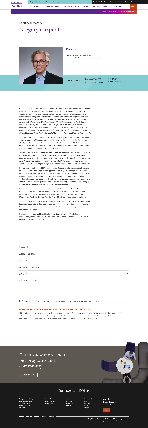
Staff (100, 2)
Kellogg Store (49, 403)
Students (133, 2)
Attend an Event (108, 405)
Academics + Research (100, 6)
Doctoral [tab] (23, 301)
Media (127, 2)
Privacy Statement (105, 421)
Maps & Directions (50, 401)
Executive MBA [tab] (59, 301)
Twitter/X (44, 416)
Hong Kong (87, 403)
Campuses (69, 399)
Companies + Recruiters (116, 2)
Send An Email (74, 81)
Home (104, 11)
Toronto (86, 405)
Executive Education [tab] (40, 301)
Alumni (106, 2)
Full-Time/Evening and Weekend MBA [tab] (84, 301)
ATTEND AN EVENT (28, 375)
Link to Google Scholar (94, 82)
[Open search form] (139, 1)
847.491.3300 (23, 407)
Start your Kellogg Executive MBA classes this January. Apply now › (47, 2)
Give (106, 410)
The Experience (35, 6)
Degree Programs (52, 6)
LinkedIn (21, 416)
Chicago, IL (69, 401)
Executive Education (71, 6)
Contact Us (48, 399)
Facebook (29, 416)
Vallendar (86, 407)
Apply (133, 6)
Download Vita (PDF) (93, 79)
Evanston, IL (69, 403)
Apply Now (107, 399)
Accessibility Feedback (117, 421)
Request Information (110, 402)
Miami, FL (69, 405)
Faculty (95, 2)
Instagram (36, 416)
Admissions (118, 6)
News (86, 6)
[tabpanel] (74, 314)
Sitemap (126, 421)
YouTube (51, 416)
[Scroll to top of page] (131, 417)
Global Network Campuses (91, 399)
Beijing (85, 401)
